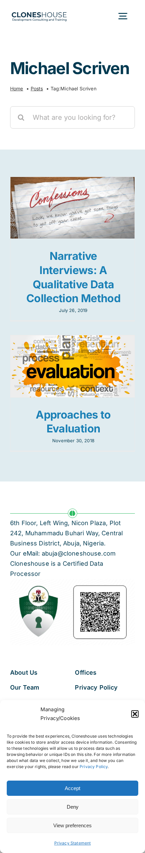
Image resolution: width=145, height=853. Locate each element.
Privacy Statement (72, 843)
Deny (73, 807)
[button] (135, 714)
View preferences (72, 825)
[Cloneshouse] (39, 11)
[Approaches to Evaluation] (72, 366)
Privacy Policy (94, 766)
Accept (72, 788)
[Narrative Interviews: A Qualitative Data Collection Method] (72, 208)
